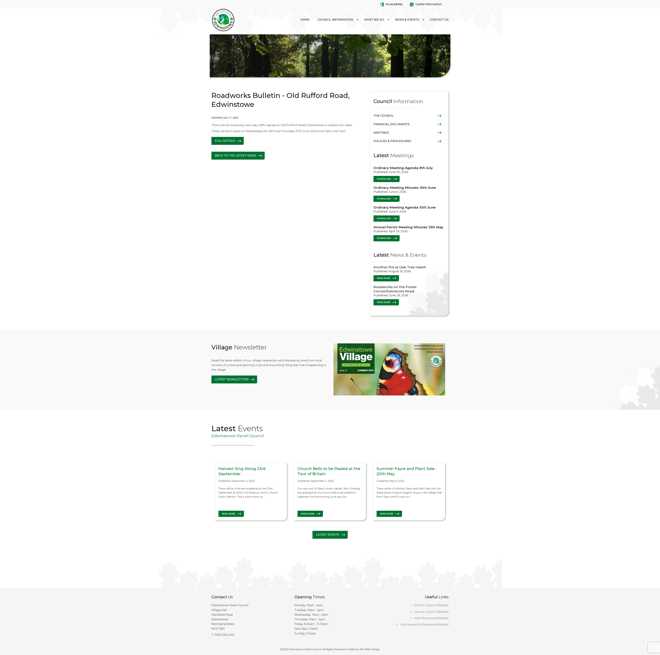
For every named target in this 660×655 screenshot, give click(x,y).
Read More (383, 278)
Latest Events (327, 534)
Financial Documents (391, 124)
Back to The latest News (235, 155)
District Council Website (431, 605)
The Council (383, 115)
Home (305, 19)
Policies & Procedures (392, 141)
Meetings (381, 132)
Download (384, 179)
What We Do (374, 19)
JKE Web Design (369, 649)
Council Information (335, 19)
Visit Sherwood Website (431, 618)
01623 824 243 (224, 634)
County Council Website (431, 611)
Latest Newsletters (232, 379)
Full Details (225, 140)
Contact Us (439, 19)
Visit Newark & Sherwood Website (424, 624)
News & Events (407, 19)
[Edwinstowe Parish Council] (223, 31)
